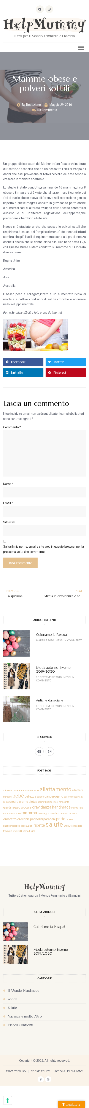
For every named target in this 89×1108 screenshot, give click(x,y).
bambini (7, 796)
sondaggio (76, 825)
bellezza (30, 796)
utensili (26, 831)
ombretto (10, 819)
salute (54, 824)
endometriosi (43, 802)
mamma (29, 812)
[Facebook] (40, 9)
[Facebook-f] (41, 1079)
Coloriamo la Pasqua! (52, 635)
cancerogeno (53, 796)
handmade (61, 807)
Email (8, 503)
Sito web (9, 522)
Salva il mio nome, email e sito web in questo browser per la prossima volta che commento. (43, 549)
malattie (16, 813)
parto (60, 819)
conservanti (77, 796)
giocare (26, 807)
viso (33, 831)
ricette (39, 825)
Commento (12, 427)
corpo (6, 802)
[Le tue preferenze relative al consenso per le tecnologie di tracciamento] (7, 1100)
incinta (74, 807)
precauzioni (27, 825)
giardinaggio (11, 807)
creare (13, 802)
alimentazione (10, 790)
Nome (8, 484)
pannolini (36, 819)
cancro (67, 796)
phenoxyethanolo (11, 825)
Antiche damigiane (49, 700)
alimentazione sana (29, 790)
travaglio (7, 831)
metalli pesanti (69, 813)
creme (23, 802)
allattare (77, 790)
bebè (18, 796)
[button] (81, 47)
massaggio (43, 813)
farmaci (54, 802)
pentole (69, 819)
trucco (17, 831)
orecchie (23, 819)
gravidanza (41, 807)
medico (55, 813)
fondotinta (64, 802)
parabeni (49, 819)
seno (67, 825)
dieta (32, 802)
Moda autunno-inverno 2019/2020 (53, 669)
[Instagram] (49, 9)
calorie (40, 796)
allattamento (55, 789)
